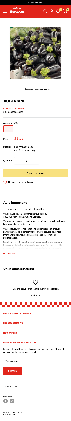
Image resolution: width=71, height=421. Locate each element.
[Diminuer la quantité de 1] (17, 160)
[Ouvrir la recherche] (45, 11)
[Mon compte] (51, 11)
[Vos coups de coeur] (58, 11)
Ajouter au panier (35, 173)
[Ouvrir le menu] (5, 11)
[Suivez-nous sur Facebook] (5, 401)
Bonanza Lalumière (13, 108)
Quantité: (7, 160)
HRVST (15, 415)
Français (8, 386)
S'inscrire (12, 370)
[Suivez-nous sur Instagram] (12, 401)
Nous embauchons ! (35, 2)
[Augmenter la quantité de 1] (35, 160)
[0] (65, 11)
